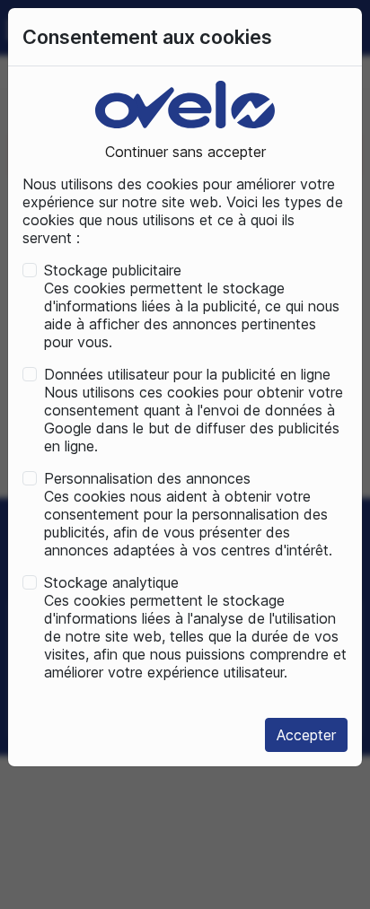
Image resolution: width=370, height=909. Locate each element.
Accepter (306, 735)
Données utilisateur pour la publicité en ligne (187, 374)
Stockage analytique (111, 582)
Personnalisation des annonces (147, 478)
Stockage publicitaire (112, 270)
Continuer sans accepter (185, 152)
